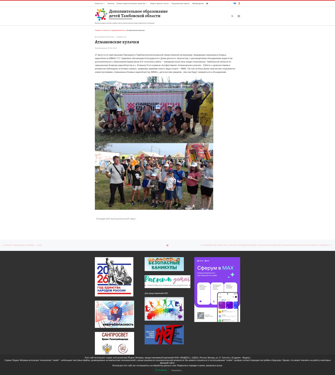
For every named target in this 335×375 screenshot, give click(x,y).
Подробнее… (177, 370)
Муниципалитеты (118, 30)
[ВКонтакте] (234, 3)
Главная (98, 30)
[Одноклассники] (239, 3)
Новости (106, 30)
